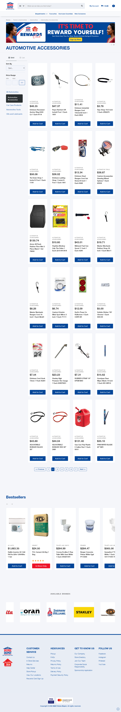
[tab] (11, 58)
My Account (94, 6)
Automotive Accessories (49, 20)
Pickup (53, 654)
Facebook (102, 654)
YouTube (102, 664)
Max (14, 78)
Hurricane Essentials (65, 14)
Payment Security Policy (59, 675)
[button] (111, 44)
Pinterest (102, 661)
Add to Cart (38, 123)
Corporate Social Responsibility (81, 665)
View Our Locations (33, 675)
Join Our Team (80, 661)
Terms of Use (55, 668)
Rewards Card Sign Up (34, 679)
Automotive (34, 20)
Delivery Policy (56, 671)
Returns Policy (56, 664)
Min (7, 78)
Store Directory (80, 657)
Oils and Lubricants (14, 114)
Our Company (80, 654)
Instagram (102, 657)
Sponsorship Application (83, 670)
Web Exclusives (80, 14)
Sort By (9, 64)
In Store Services (32, 661)
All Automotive (12, 92)
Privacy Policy (56, 661)
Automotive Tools (13, 109)
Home (8, 20)
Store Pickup (31, 671)
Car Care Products (13, 105)
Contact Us (30, 657)
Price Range (11, 75)
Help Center (30, 668)
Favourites (53, 14)
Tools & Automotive (20, 20)
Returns (29, 664)
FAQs (53, 657)
